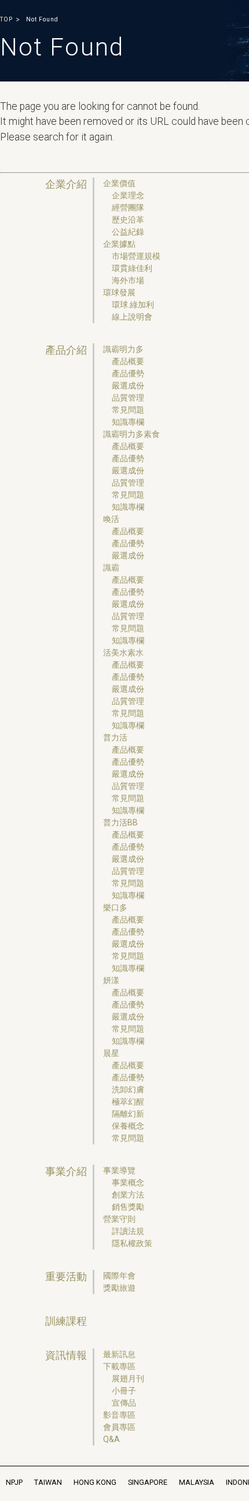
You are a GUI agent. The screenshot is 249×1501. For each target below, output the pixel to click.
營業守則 (119, 1219)
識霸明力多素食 (131, 434)
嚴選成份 (128, 385)
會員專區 (119, 1427)
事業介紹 (66, 1171)
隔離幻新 (128, 1113)
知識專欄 (128, 422)
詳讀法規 (128, 1231)
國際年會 (119, 1275)
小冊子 (124, 1390)
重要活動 (66, 1277)
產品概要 (128, 361)
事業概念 (128, 1182)
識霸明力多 (123, 349)
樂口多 (115, 907)
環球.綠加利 (133, 304)
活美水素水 (123, 652)
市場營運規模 (136, 256)
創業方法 (128, 1194)
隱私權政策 (132, 1243)
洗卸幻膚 (128, 1089)
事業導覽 (119, 1170)
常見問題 (128, 409)
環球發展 (119, 292)
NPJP (14, 1482)
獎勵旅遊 (119, 1287)
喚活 (111, 519)
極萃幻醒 (128, 1101)
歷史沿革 (128, 219)
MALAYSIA (196, 1482)
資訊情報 (66, 1355)
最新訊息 (119, 1354)
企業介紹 (66, 184)
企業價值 (119, 183)
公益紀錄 (128, 231)
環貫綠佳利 (132, 268)
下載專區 (119, 1366)
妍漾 (111, 980)
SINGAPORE (147, 1482)
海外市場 (128, 280)
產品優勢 (128, 373)
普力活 (115, 737)
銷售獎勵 (128, 1206)
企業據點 (119, 244)
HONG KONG (95, 1482)
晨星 (111, 1053)
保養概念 (128, 1126)
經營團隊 (128, 207)
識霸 (111, 567)
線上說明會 (132, 316)
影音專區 (119, 1415)
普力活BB (120, 822)
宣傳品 (124, 1402)
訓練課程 (66, 1321)
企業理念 (128, 195)
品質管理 (128, 397)
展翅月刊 (128, 1378)
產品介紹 (66, 350)
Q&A (111, 1439)
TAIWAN (48, 1482)
